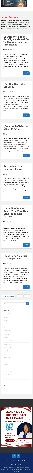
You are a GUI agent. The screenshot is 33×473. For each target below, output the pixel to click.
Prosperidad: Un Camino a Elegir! (13, 168)
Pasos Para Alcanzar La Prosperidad (15, 257)
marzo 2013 (7, 357)
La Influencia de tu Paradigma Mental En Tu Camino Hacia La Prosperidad (16, 40)
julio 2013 (6, 351)
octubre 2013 (7, 344)
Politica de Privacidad (16, 464)
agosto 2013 (7, 347)
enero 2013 (7, 361)
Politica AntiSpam (21, 460)
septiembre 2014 (8, 324)
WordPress (16, 471)
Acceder (6, 389)
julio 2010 (6, 378)
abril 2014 (6, 327)
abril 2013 (6, 354)
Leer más (26, 73)
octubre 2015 (7, 317)
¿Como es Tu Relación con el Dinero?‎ (16, 127)
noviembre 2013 (8, 341)
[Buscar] (27, 303)
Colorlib (21, 469)
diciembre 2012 (8, 364)
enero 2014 (7, 334)
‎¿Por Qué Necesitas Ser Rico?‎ (14, 85)
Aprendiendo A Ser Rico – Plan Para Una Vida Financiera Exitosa (15, 212)
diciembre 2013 (8, 337)
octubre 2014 (7, 320)
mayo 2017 (7, 314)
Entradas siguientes (8, 296)
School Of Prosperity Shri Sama (11, 467)
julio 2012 (6, 367)
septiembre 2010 (8, 371)
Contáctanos (10, 460)
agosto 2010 (7, 374)
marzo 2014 (7, 331)
